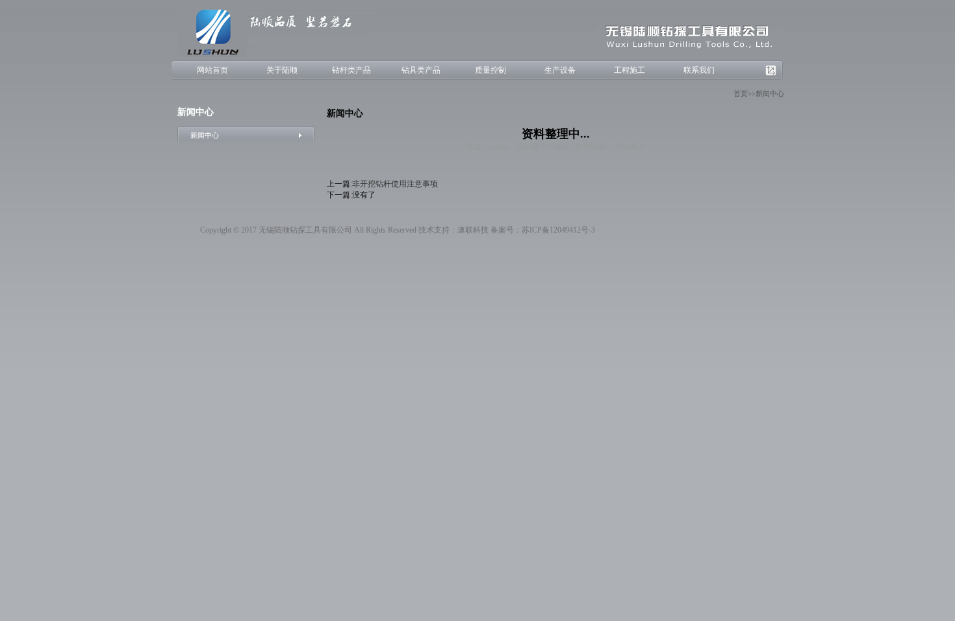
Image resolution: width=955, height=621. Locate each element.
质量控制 (490, 70)
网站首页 (212, 70)
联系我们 (699, 70)
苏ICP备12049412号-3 (558, 229)
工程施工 (629, 70)
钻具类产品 (420, 70)
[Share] (773, 71)
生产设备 (560, 70)
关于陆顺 (282, 70)
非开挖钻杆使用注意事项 (395, 183)
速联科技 (473, 229)
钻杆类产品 (351, 70)
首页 (740, 93)
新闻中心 (204, 135)
